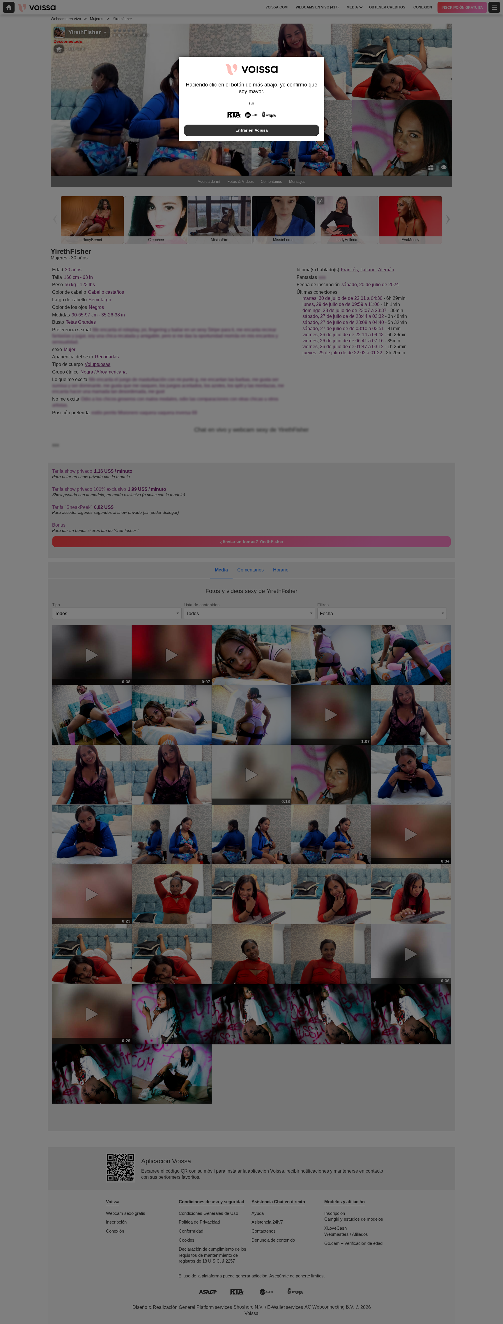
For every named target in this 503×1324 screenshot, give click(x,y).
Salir (251, 103)
